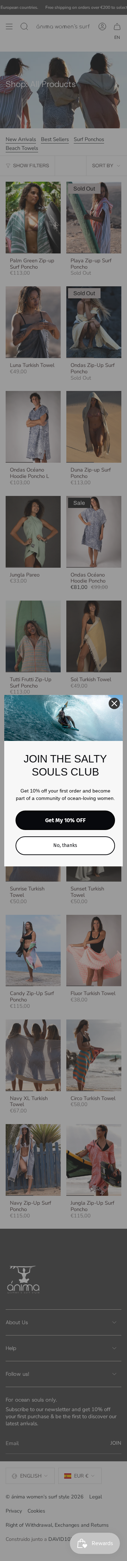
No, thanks (65, 845)
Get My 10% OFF (65, 820)
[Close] (114, 703)
